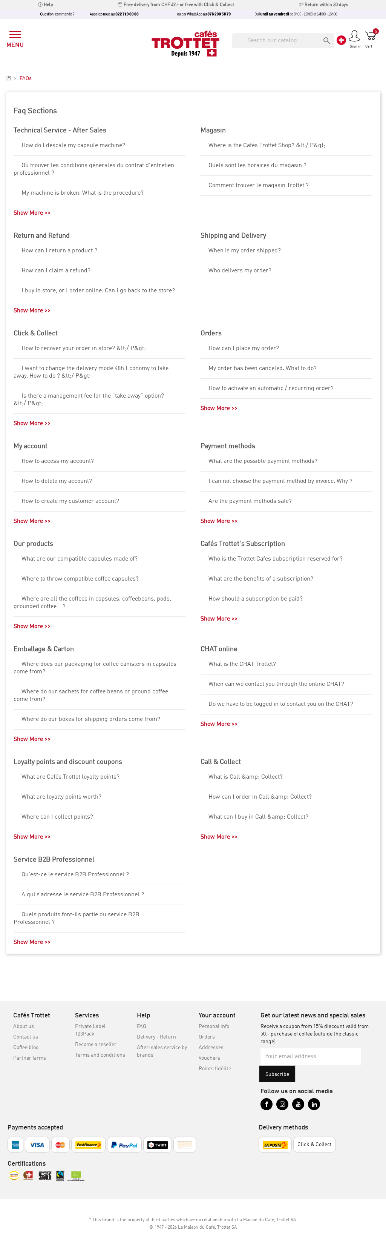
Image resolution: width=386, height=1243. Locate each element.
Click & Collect (36, 333)
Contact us (25, 1037)
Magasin (213, 130)
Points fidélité (215, 1068)
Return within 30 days (325, 5)
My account (30, 446)
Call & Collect (221, 762)
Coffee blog (26, 1047)
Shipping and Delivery (233, 235)
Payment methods (228, 446)
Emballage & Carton (44, 649)
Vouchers (209, 1058)
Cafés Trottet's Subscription (243, 544)
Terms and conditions (100, 1055)
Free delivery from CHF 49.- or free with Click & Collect (178, 5)
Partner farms (29, 1058)
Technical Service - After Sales (60, 130)
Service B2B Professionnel (54, 859)
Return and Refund (42, 235)
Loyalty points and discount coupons (68, 762)
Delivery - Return (156, 1037)
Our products (33, 544)
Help (48, 5)
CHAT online (219, 649)
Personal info (214, 1026)
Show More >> (32, 213)
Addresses (211, 1047)
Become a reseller (95, 1044)
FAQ (141, 1026)
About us (23, 1026)
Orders (211, 333)
